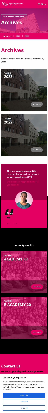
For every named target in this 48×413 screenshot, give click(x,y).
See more (37, 104)
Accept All (24, 395)
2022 (27, 36)
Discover (37, 287)
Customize (24, 402)
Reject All (24, 408)
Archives (7, 36)
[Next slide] (15, 223)
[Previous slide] (8, 223)
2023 (18, 36)
